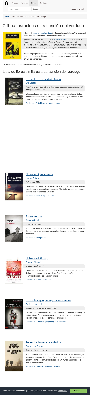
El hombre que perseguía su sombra (48, 300)
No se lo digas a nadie (39, 174)
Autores (24, 3)
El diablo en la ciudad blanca (43, 79)
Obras (33, 3)
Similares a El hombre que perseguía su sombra (46, 321)
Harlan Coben (32, 177)
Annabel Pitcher (33, 261)
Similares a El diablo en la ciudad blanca (43, 103)
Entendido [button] (78, 391)
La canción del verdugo (42, 33)
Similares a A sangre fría (36, 237)
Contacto (43, 3)
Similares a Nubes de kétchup (38, 279)
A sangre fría (34, 216)
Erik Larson (31, 82)
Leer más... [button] (62, 391)
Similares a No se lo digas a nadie (40, 195)
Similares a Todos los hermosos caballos (43, 366)
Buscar (35, 9)
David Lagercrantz (34, 304)
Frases (15, 3)
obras (7, 16)
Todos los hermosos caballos (43, 342)
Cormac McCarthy (34, 346)
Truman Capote (33, 219)
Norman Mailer (60, 39)
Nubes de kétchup (37, 258)
